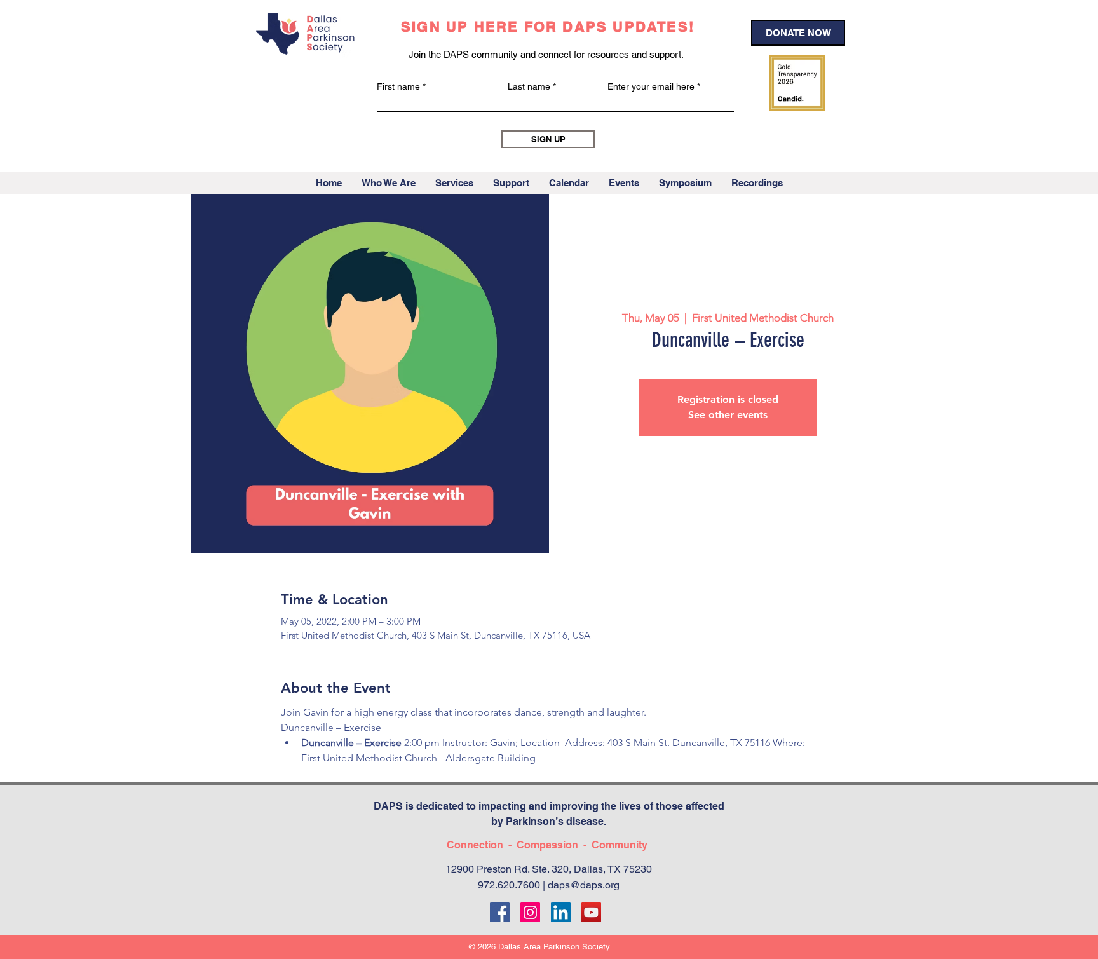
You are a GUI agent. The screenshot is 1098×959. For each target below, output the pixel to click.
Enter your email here (651, 86)
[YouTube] (591, 912)
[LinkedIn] (561, 912)
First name (398, 86)
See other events (728, 415)
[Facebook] (500, 912)
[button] (388, 183)
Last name (529, 86)
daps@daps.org (584, 885)
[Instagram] (530, 912)
